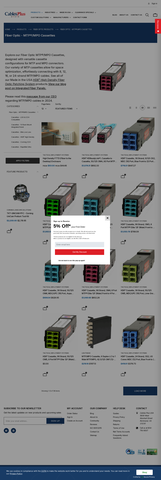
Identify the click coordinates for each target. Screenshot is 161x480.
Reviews (158, 24)
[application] (80, 473)
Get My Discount (80, 252)
